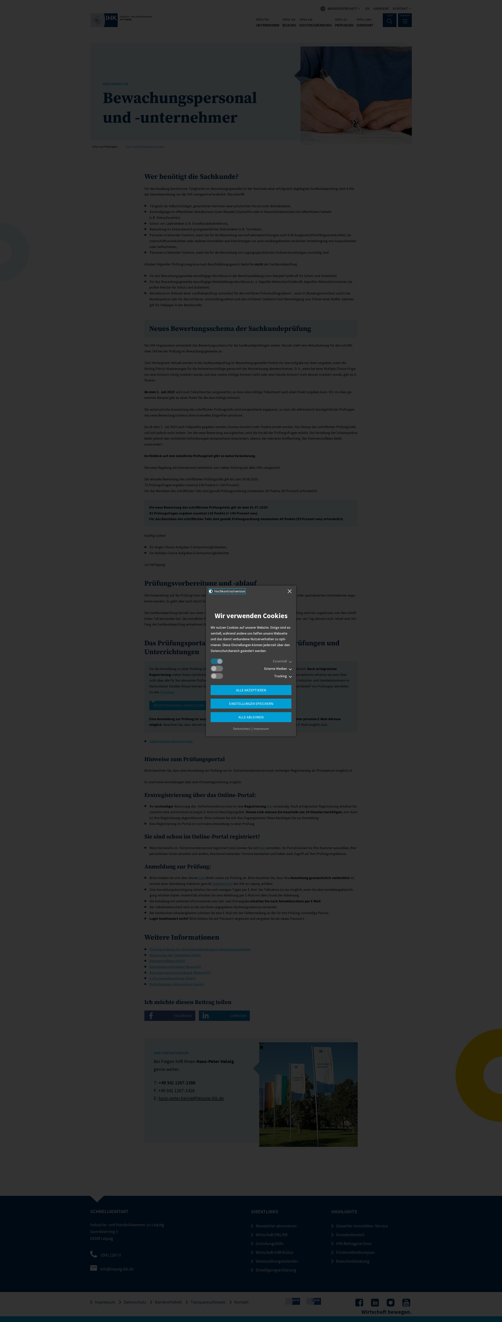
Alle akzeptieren (251, 690)
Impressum (261, 729)
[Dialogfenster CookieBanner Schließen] (290, 591)
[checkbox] (217, 661)
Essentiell (280, 661)
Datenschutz (241, 729)
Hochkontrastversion (229, 591)
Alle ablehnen (251, 717)
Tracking (280, 676)
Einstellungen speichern (251, 703)
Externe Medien (275, 668)
